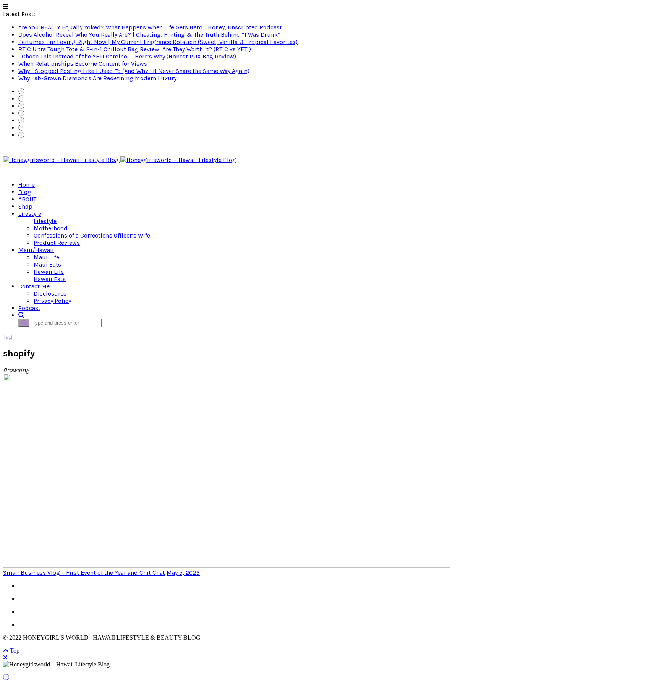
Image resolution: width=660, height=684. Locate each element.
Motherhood (51, 228)
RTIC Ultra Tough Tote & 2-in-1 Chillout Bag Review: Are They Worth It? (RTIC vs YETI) (134, 49)
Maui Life (46, 257)
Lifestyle (29, 213)
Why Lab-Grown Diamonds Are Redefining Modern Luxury (97, 78)
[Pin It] (6, 677)
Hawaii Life (49, 271)
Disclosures (50, 293)
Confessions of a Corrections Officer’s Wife (92, 235)
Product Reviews (57, 242)
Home (26, 184)
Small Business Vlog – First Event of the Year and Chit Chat (84, 572)
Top (13, 650)
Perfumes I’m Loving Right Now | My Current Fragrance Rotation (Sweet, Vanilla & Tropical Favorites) (158, 41)
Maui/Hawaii (36, 250)
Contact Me (34, 286)
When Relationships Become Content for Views (82, 63)
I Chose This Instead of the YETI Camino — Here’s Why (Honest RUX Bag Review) (127, 56)
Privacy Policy (52, 300)
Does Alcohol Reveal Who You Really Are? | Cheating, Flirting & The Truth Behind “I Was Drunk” (149, 34)
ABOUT (27, 199)
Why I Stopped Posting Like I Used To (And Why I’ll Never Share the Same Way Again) (133, 70)
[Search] (21, 315)
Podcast (29, 308)
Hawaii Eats (50, 279)
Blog (24, 192)
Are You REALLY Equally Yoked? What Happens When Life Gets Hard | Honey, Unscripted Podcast (150, 27)
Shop (25, 206)
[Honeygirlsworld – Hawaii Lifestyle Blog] (119, 159)
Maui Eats (47, 264)
